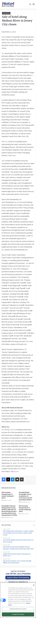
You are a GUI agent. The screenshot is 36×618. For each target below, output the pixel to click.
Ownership (6, 13)
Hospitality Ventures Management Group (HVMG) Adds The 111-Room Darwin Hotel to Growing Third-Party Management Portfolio (9, 510)
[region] (18, 600)
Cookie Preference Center (18, 609)
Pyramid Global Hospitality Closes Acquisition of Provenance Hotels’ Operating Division (25, 496)
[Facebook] (4, 479)
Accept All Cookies (18, 614)
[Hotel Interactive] (8, 4)
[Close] (34, 585)
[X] (8, 479)
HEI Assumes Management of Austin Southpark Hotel (8, 495)
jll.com (16, 471)
